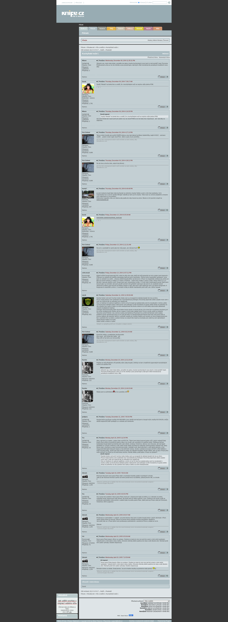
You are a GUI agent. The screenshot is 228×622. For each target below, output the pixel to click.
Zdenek (84, 473)
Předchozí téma (153, 57)
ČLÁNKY (149, 2)
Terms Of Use (62, 621)
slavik (84, 295)
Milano (84, 60)
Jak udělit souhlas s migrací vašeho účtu (67, 602)
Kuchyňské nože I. (112, 47)
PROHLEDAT (134, 2)
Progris (168, 621)
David (84, 81)
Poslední (109, 50)
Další (102, 50)
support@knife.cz (116, 621)
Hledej (150, 40)
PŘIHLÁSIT (78, 2)
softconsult (86, 273)
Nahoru (84, 77)
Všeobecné (90, 47)
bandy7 (84, 188)
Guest (84, 586)
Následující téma (164, 57)
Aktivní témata (157, 40)
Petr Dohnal (86, 132)
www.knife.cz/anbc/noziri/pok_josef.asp (109, 217)
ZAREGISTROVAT (67, 2)
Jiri (83, 536)
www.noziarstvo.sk (102, 200)
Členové (166, 40)
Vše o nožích (100, 47)
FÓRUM (142, 2)
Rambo (84, 360)
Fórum (81, 25)
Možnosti (165, 54)
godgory (85, 417)
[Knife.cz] (73, 16)
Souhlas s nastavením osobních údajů (141, 621)
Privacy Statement (73, 621)
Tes (83, 438)
